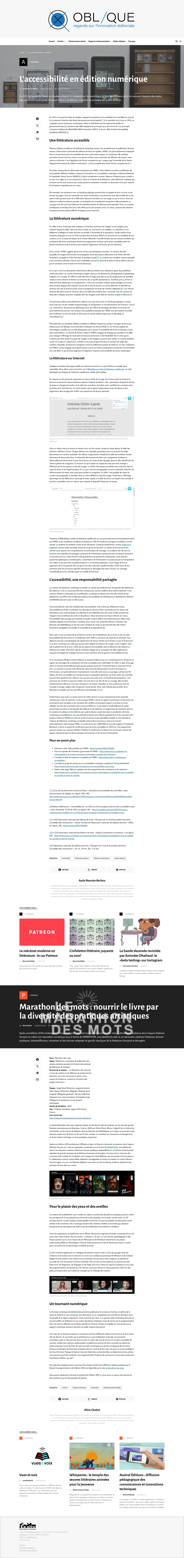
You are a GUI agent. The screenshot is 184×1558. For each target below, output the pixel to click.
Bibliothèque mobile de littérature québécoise (105, 369)
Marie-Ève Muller (29, 961)
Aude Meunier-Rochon (30, 89)
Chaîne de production (82, 858)
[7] (97, 257)
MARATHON (112, 1147)
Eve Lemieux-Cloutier (130, 966)
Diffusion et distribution (101, 858)
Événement (94, 1388)
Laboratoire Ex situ (34, 1532)
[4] (128, 163)
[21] (94, 706)
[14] (74, 341)
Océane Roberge (128, 1495)
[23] (72, 718)
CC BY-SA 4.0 (23, 1535)
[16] (64, 556)
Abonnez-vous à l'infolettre (28, 1550)
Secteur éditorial (119, 858)
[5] (81, 179)
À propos (22, 1545)
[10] (121, 288)
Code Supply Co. (32, 1537)
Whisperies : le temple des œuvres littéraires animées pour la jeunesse (89, 1479)
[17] (88, 615)
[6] (120, 244)
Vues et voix (28, 1475)
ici (101, 1375)
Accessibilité (66, 858)
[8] (89, 263)
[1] (102, 120)
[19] (131, 640)
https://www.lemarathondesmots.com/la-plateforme (70, 1118)
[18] (103, 627)
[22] (70, 715)
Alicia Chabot (27, 1026)
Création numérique (79, 1388)
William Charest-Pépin (81, 1490)
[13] (63, 332)
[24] (114, 727)
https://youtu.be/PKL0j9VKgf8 (102, 748)
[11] (130, 294)
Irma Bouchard (28, 1480)
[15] (117, 344)
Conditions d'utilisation (26, 1548)
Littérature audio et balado (112, 1388)
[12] (61, 316)
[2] (65, 126)
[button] (180, 41)
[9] (108, 279)
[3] (67, 132)
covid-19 (65, 1388)
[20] (88, 671)
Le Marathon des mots (114, 1368)
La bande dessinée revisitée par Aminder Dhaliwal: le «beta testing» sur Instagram (141, 955)
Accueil (21, 52)
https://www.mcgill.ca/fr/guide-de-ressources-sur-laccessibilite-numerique (84, 766)
